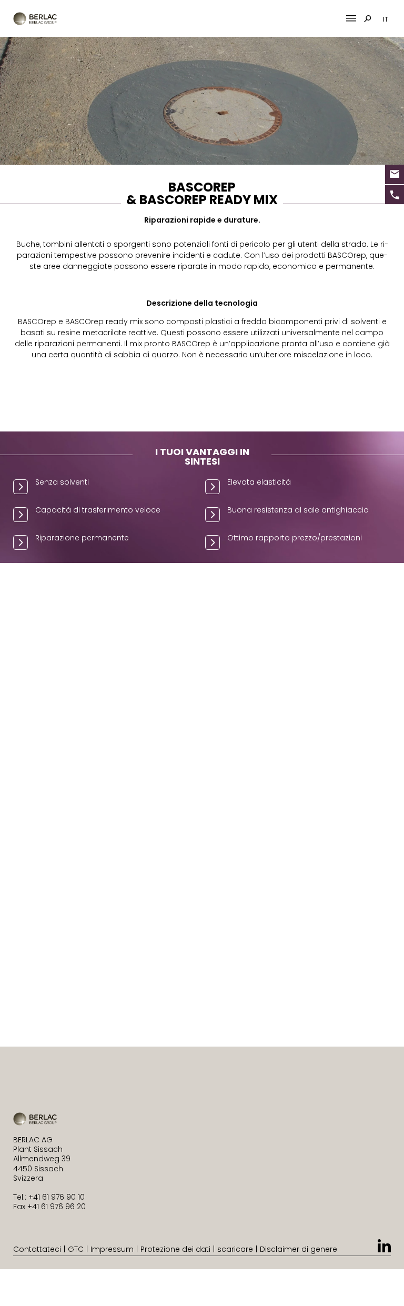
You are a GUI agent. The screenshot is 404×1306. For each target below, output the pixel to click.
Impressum (112, 1249)
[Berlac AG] (35, 18)
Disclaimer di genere (298, 1249)
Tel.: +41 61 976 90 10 (49, 1197)
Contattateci (37, 1249)
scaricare (235, 1249)
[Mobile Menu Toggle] (351, 19)
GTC (76, 1249)
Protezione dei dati (175, 1249)
